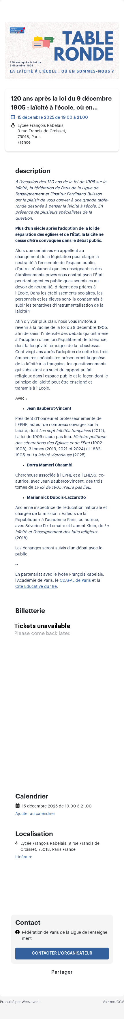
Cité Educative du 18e (36, 587)
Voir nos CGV (113, 1002)
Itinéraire (23, 857)
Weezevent (31, 1002)
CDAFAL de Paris (75, 581)
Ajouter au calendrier (35, 814)
